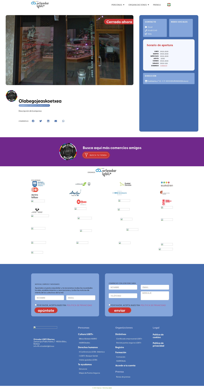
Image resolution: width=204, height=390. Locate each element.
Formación (120, 352)
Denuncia (83, 369)
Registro (119, 347)
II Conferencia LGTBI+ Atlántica (92, 351)
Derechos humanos (88, 347)
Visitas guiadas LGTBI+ (88, 359)
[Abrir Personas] (124, 5)
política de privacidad (79, 305)
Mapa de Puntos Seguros (89, 373)
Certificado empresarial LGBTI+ (129, 338)
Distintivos (120, 334)
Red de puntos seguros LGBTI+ (128, 342)
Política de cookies (158, 336)
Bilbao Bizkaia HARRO (88, 338)
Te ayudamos (85, 364)
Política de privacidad (158, 344)
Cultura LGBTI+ (85, 334)
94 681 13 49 (152, 30)
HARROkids (121, 361)
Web (149, 33)
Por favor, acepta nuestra (64, 305)
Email (150, 27)
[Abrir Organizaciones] (148, 5)
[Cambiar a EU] (169, 4)
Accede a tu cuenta (125, 365)
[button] (33, 121)
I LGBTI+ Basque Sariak (88, 355)
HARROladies (84, 342)
